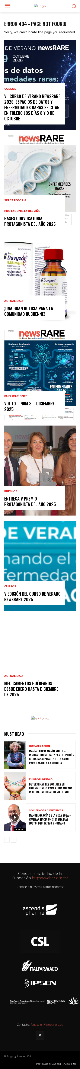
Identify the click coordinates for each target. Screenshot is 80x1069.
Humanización (39, 746)
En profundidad (40, 779)
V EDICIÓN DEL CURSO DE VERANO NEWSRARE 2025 (32, 597)
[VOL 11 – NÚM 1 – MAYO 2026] (40, 180)
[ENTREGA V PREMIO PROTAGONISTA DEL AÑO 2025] (40, 471)
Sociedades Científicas (46, 810)
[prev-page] (7, 840)
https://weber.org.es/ (49, 877)
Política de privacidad (48, 1064)
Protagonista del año (22, 211)
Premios (10, 491)
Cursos (10, 89)
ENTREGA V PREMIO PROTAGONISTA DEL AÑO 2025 (30, 501)
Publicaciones (15, 396)
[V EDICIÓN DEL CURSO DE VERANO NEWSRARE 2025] (40, 566)
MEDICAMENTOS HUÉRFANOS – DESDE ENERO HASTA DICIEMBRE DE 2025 (31, 689)
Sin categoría (15, 200)
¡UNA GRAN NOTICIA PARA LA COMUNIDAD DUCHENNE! (28, 311)
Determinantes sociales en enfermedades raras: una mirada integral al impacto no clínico (50, 788)
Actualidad (13, 301)
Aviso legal (70, 1064)
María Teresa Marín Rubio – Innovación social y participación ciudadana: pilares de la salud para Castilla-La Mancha (51, 757)
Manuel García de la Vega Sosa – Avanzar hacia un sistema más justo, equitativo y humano (50, 819)
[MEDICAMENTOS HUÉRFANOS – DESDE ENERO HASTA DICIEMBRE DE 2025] (40, 661)
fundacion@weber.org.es (47, 1025)
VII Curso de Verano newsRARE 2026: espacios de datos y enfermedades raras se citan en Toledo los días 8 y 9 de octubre (32, 107)
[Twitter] (40, 1035)
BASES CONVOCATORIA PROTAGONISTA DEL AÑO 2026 (30, 221)
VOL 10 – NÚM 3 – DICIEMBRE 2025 (29, 406)
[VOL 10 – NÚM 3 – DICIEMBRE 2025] (40, 375)
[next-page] (13, 840)
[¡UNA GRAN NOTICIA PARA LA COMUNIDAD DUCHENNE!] (40, 280)
